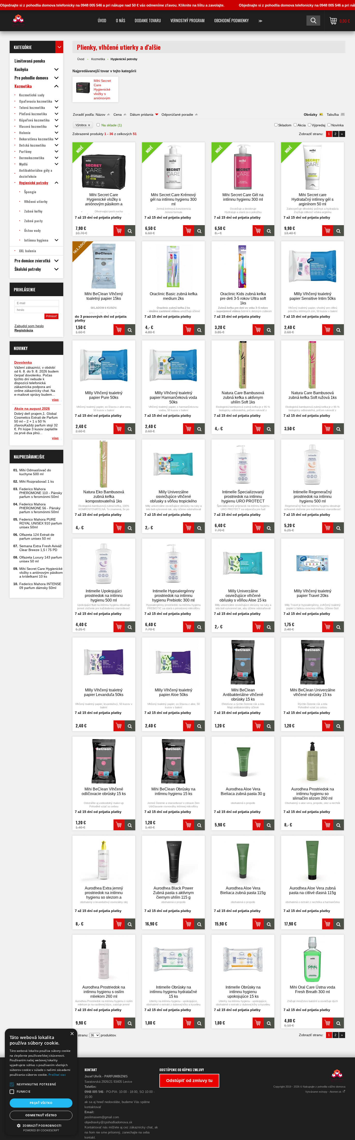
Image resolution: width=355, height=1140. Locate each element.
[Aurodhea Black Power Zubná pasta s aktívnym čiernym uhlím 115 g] (173, 860)
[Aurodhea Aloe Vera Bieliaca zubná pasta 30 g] (243, 761)
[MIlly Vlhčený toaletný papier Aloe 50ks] (173, 662)
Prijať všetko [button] (41, 1103)
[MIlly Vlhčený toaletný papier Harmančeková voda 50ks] (173, 365)
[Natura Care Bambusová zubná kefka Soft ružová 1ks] (312, 365)
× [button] (72, 1034)
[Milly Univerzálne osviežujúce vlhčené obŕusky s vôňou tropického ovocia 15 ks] (173, 464)
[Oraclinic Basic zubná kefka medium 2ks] (173, 266)
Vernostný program (187, 20)
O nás (120, 20)
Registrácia (23, 330)
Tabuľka (333, 114)
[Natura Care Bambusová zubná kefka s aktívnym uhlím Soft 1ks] (243, 365)
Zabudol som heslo (29, 326)
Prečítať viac (57, 1075)
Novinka (337, 125)
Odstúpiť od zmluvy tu (189, 1080)
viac (55, 400)
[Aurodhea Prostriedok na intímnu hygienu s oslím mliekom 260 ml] (103, 959)
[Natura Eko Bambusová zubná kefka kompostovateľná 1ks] (103, 464)
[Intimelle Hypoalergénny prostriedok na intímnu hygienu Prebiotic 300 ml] (173, 563)
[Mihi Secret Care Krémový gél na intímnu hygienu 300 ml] (199, 230)
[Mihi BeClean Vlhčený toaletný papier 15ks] (129, 329)
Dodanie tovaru (148, 20)
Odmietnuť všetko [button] (41, 1115)
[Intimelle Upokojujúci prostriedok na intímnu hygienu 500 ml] (103, 563)
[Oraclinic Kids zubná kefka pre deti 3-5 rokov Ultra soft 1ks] (243, 266)
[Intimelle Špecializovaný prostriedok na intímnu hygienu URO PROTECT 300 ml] (243, 464)
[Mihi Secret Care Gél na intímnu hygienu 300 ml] (268, 230)
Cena (118, 114)
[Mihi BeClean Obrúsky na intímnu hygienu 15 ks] (173, 761)
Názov (100, 114)
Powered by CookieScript (41, 1130)
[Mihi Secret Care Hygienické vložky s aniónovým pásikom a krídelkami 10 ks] (83, 86)
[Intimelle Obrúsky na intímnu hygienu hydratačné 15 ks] (173, 959)
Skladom (284, 125)
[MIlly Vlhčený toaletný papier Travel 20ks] (312, 563)
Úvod (102, 20)
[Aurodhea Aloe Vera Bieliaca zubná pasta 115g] (243, 860)
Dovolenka (23, 362)
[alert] (41, 1082)
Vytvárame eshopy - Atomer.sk (323, 1091)
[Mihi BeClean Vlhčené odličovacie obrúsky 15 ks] (103, 761)
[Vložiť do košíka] (119, 230)
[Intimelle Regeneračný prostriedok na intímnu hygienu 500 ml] (312, 464)
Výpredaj (318, 125)
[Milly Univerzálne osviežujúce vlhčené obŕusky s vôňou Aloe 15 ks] (243, 563)
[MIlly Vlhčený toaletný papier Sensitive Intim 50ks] (312, 266)
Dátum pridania (141, 114)
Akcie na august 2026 (32, 408)
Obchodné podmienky (231, 20)
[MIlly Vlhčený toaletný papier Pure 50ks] (103, 365)
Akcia (302, 125)
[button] (12, 1084)
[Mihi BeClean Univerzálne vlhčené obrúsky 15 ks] (312, 662)
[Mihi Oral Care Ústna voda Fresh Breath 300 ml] (312, 959)
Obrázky (310, 114)
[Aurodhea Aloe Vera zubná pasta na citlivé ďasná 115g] (312, 860)
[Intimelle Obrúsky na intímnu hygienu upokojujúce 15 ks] (243, 959)
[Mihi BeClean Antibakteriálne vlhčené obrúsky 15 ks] (243, 662)
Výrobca (83, 125)
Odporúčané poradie (177, 114)
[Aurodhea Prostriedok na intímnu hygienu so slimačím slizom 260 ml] (312, 761)
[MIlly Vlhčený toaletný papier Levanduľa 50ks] (103, 662)
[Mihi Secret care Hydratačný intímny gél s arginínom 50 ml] (338, 230)
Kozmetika (98, 59)
